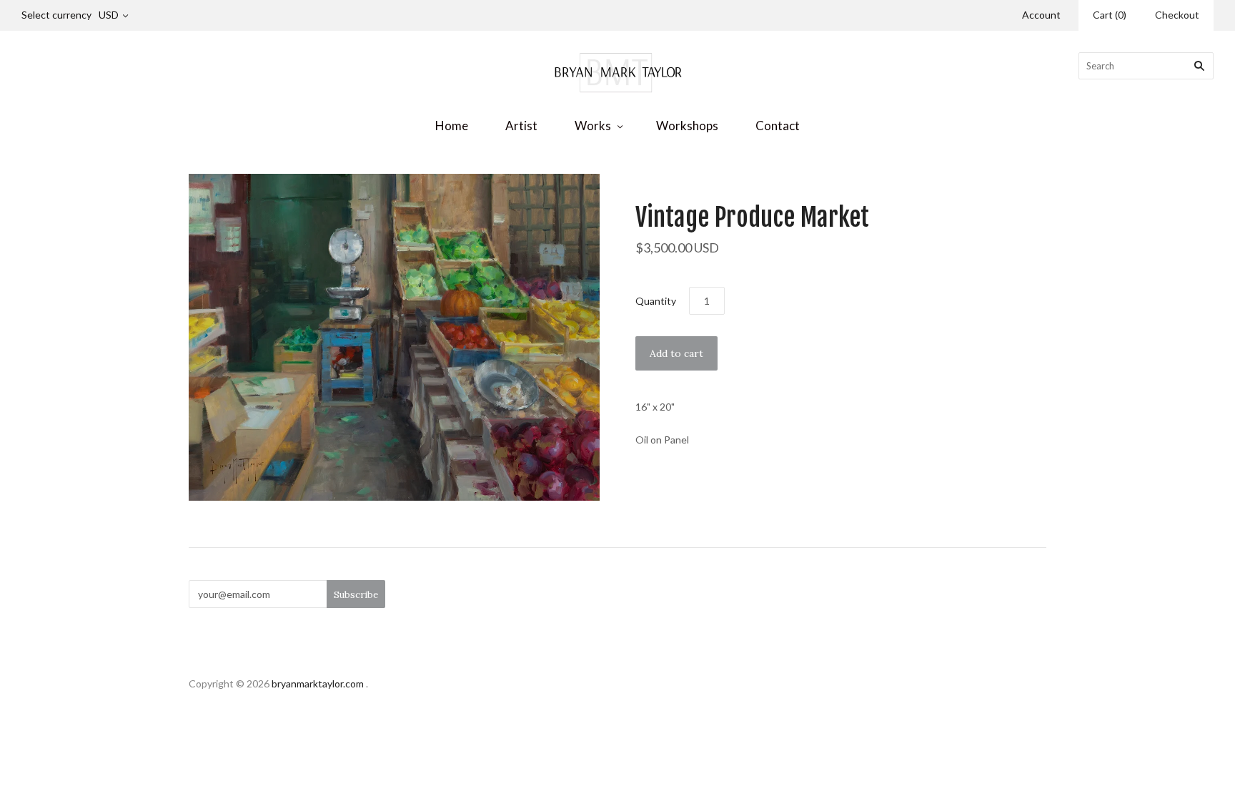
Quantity (655, 301)
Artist (521, 125)
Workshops (687, 125)
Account (1041, 15)
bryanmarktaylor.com (318, 683)
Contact (777, 125)
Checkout (1177, 15)
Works (593, 125)
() (1109, 15)
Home (451, 125)
